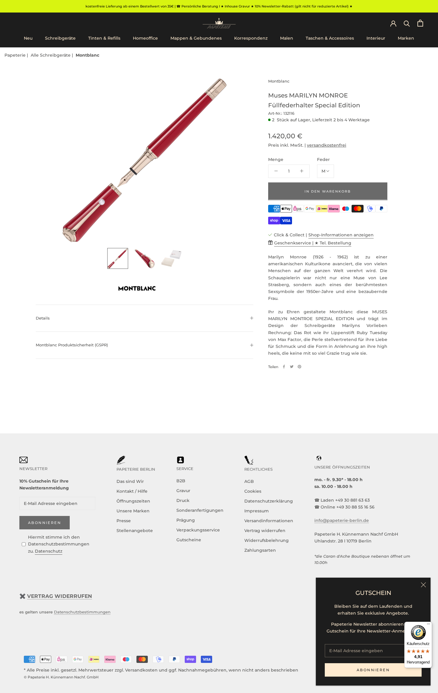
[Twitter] (291, 366)
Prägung (185, 520)
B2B (180, 480)
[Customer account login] (393, 23)
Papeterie (15, 55)
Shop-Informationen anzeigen (341, 234)
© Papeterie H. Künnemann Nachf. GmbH (61, 677)
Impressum (256, 511)
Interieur (375, 38)
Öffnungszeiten (133, 501)
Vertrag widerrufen (264, 530)
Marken (406, 38)
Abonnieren (373, 670)
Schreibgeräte (60, 38)
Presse (124, 520)
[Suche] (407, 23)
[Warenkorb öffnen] (420, 23)
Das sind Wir (130, 481)
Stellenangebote (135, 530)
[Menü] (428, 625)
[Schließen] (423, 584)
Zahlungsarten (260, 550)
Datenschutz (48, 551)
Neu (28, 38)
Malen (286, 38)
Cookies (252, 491)
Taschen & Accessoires (330, 38)
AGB (249, 481)
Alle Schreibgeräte (51, 55)
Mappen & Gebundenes (196, 38)
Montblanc (87, 55)
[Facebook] (284, 366)
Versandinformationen (268, 520)
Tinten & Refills (104, 38)
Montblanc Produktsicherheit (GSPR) (72, 344)
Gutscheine (188, 539)
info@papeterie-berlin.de (341, 520)
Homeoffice (145, 38)
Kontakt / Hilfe (132, 491)
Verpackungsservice (198, 530)
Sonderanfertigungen (199, 510)
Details (43, 318)
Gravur (183, 490)
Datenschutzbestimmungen (82, 612)
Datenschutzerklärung (268, 501)
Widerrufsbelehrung (266, 540)
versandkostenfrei (326, 145)
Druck (183, 500)
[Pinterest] (299, 366)
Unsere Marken (133, 511)
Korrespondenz (251, 38)
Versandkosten (141, 670)
